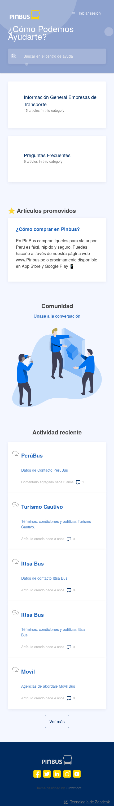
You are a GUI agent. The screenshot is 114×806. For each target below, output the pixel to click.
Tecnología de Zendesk (90, 802)
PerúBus (32, 455)
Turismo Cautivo (42, 506)
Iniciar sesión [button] (90, 13)
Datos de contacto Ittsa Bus (44, 578)
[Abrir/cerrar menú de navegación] (73, 13)
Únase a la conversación (57, 316)
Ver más (59, 721)
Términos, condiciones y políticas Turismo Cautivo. (56, 524)
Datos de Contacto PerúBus (44, 470)
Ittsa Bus (32, 563)
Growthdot (73, 787)
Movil (28, 671)
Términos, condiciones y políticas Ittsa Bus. (53, 632)
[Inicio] (24, 14)
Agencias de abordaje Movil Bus (48, 686)
